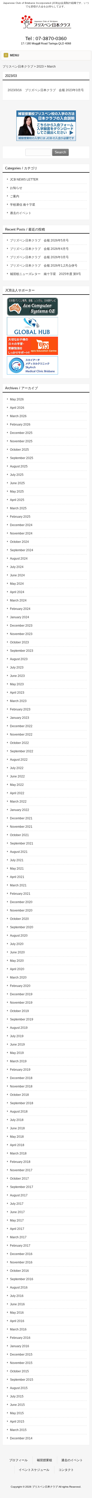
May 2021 (17, 868)
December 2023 (21, 625)
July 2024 (17, 567)
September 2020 (21, 927)
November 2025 (21, 441)
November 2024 (21, 533)
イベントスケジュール (34, 1470)
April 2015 (17, 1421)
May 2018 (17, 1136)
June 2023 (17, 676)
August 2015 (19, 1388)
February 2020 (20, 986)
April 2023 (17, 692)
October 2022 (19, 743)
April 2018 (17, 1145)
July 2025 (17, 475)
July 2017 (17, 1204)
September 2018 (21, 1103)
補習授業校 (44, 1460)
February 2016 (20, 1338)
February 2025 (20, 516)
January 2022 (19, 810)
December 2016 (21, 1254)
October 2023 (19, 642)
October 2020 (19, 919)
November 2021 (21, 826)
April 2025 (17, 500)
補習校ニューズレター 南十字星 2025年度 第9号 (45, 274)
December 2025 (21, 433)
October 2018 (19, 1095)
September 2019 (21, 1019)
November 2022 (21, 734)
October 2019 (19, 1011)
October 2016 (19, 1271)
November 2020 (21, 910)
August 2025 (19, 466)
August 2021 (19, 852)
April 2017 (17, 1229)
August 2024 (19, 558)
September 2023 (21, 651)
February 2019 (20, 1069)
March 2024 (18, 600)
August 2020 (19, 935)
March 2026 (18, 416)
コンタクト (66, 1470)
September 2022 (21, 751)
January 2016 (19, 1346)
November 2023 (21, 634)
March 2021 (18, 885)
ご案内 (14, 196)
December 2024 (21, 525)
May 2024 (17, 583)
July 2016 (17, 1296)
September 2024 (21, 550)
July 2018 (17, 1120)
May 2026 (17, 399)
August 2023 (19, 659)
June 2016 (17, 1304)
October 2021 (19, 835)
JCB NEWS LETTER (24, 179)
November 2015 (21, 1363)
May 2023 (17, 684)
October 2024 (19, 542)
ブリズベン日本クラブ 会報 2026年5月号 (39, 240)
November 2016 (21, 1262)
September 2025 (21, 458)
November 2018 (21, 1086)
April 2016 (17, 1321)
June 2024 (17, 575)
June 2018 (17, 1128)
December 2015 (21, 1354)
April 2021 (17, 877)
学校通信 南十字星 (22, 204)
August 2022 (19, 759)
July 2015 (17, 1396)
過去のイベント (20, 213)
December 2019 (21, 994)
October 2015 (19, 1371)
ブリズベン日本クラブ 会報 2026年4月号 (39, 249)
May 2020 (17, 961)
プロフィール (18, 1460)
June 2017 (17, 1212)
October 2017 (19, 1178)
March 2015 (18, 1430)
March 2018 (18, 1153)
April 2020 (17, 969)
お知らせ (16, 188)
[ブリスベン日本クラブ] (46, 27)
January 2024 (19, 617)
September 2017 (21, 1187)
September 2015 (21, 1379)
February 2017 (20, 1245)
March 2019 (18, 1061)
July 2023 (17, 667)
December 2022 (21, 726)
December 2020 (21, 902)
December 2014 (21, 1438)
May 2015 (17, 1413)
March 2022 (18, 801)
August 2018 (19, 1111)
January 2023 (19, 718)
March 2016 (18, 1329)
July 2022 (17, 768)
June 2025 (17, 483)
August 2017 (19, 1195)
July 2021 (17, 860)
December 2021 (21, 818)
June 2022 (17, 776)
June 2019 (17, 1044)
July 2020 (17, 944)
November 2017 (21, 1170)
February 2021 (20, 893)
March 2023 (18, 701)
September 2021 (21, 843)
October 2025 (19, 449)
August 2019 (19, 1028)
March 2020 (18, 977)
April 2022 (17, 793)
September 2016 (21, 1279)
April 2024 (17, 592)
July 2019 (17, 1036)
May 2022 (17, 785)
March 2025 (18, 508)
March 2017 (18, 1237)
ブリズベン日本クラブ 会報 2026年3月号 (39, 257)
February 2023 (20, 709)
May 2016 (17, 1312)
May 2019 (17, 1053)
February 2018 (20, 1162)
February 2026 (20, 424)
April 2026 (17, 408)
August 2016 (19, 1287)
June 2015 (17, 1405)
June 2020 (17, 952)
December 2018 (21, 1078)
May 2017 (17, 1220)
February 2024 (20, 609)
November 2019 (21, 1002)
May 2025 (17, 491)
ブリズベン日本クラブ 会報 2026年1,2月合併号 (43, 265)
